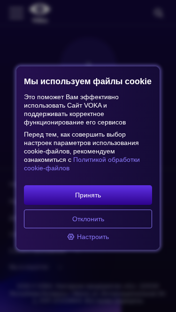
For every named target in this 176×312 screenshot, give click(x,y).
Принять (88, 195)
